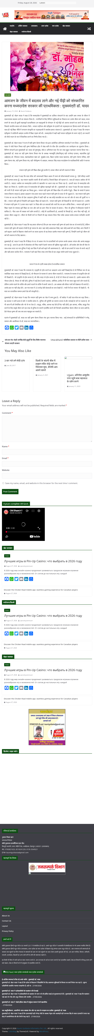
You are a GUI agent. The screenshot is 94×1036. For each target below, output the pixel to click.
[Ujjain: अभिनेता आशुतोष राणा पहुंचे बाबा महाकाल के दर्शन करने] (78, 358)
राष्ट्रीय (12, 26)
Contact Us (6, 921)
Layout (5, 926)
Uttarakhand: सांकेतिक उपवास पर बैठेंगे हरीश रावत (70, 339)
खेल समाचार (66, 26)
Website (5, 470)
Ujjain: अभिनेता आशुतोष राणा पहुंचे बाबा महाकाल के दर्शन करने (78, 378)
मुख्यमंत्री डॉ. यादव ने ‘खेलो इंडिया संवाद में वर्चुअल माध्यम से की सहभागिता (24, 1002)
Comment (7, 413)
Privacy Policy (8, 931)
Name (5, 446)
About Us (6, 916)
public (7, 556)
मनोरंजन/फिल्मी (26, 31)
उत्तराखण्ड (34, 26)
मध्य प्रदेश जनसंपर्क (36, 972)
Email (5, 458)
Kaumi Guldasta (26, 111)
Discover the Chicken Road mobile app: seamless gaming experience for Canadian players (41, 590)
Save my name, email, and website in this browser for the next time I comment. (41, 483)
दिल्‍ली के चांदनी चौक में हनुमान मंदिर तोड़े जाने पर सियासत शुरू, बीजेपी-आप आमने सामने (47, 365)
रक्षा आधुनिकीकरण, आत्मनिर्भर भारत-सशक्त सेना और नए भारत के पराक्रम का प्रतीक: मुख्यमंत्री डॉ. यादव (34, 1010)
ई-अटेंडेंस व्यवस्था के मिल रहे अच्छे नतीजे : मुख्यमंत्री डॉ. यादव (21, 979)
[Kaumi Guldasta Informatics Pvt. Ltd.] (5, 29)
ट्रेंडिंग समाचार (22, 26)
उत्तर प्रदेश (44, 26)
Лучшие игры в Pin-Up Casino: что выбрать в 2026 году (43, 561)
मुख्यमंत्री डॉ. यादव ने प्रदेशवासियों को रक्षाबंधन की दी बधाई (20, 991)
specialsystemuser (26, 566)
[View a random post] (89, 29)
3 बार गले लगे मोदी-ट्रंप (14, 360)
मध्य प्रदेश (55, 26)
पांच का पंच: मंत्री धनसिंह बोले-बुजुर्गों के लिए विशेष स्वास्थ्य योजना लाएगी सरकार (25, 341)
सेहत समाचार (14, 31)
